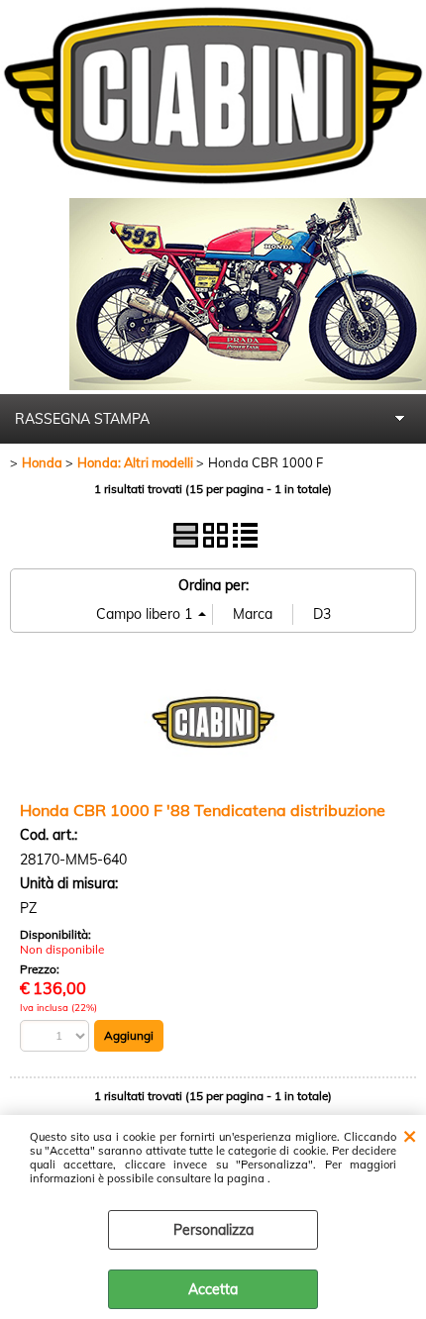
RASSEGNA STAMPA (82, 419)
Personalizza (213, 1230)
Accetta (213, 1289)
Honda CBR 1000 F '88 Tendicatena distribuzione (202, 810)
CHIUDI (409, 1135)
